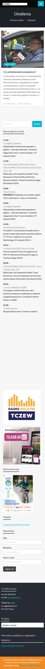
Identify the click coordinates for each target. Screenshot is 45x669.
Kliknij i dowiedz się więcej (12, 645)
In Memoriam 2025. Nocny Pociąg (19, 248)
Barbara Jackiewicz (24, 104)
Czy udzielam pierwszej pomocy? (19, 72)
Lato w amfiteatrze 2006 (15, 287)
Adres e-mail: (8, 558)
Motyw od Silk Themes (30, 665)
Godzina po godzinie (12, 524)
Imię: (5, 538)
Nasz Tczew (9, 64)
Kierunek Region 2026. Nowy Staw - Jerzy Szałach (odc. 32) (23, 268)
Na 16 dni (25, 524)
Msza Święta (9, 191)
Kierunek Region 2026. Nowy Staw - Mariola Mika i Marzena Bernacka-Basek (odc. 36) (22, 167)
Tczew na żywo (11, 308)
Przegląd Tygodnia (12, 143)
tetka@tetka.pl (14, 597)
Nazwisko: (7, 548)
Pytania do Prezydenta (14, 227)
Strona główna (17, 20)
